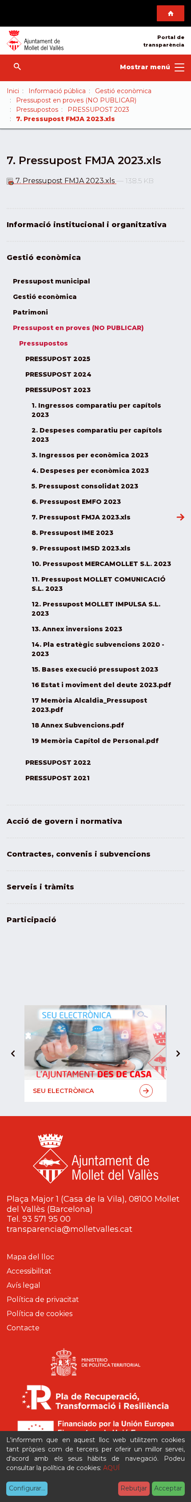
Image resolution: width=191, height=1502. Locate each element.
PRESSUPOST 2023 (98, 110)
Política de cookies (39, 1313)
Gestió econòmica (123, 91)
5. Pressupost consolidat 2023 (85, 486)
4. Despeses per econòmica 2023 (90, 471)
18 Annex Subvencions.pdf (78, 725)
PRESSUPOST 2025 (57, 359)
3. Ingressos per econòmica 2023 (90, 455)
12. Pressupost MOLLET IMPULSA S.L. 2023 (96, 608)
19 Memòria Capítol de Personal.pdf (95, 741)
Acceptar (168, 1488)
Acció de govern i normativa (64, 821)
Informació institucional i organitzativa (87, 224)
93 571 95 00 (46, 1219)
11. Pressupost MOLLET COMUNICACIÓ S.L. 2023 (99, 584)
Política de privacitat (43, 1299)
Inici (13, 91)
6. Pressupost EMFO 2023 (76, 502)
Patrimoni (30, 312)
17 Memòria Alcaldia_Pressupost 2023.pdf (89, 705)
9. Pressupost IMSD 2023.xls (81, 548)
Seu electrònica (63, 1091)
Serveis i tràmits (40, 887)
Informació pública (57, 91)
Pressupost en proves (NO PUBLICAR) (76, 100)
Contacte (23, 1328)
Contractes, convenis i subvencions (79, 854)
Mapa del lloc (30, 1257)
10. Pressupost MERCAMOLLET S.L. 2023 (101, 564)
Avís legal (23, 1285)
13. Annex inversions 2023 (77, 629)
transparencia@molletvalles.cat (69, 1229)
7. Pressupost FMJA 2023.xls (65, 181)
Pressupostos (37, 110)
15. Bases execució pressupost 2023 (95, 669)
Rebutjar (133, 1488)
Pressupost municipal (51, 281)
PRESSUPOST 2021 (57, 778)
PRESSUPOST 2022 (58, 763)
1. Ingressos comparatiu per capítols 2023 (96, 410)
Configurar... (27, 1488)
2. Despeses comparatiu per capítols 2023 (97, 435)
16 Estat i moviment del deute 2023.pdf (101, 685)
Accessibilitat (29, 1271)
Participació (31, 920)
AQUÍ (111, 1468)
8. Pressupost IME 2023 (72, 533)
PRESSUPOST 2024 (58, 374)
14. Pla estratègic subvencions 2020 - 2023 (98, 649)
